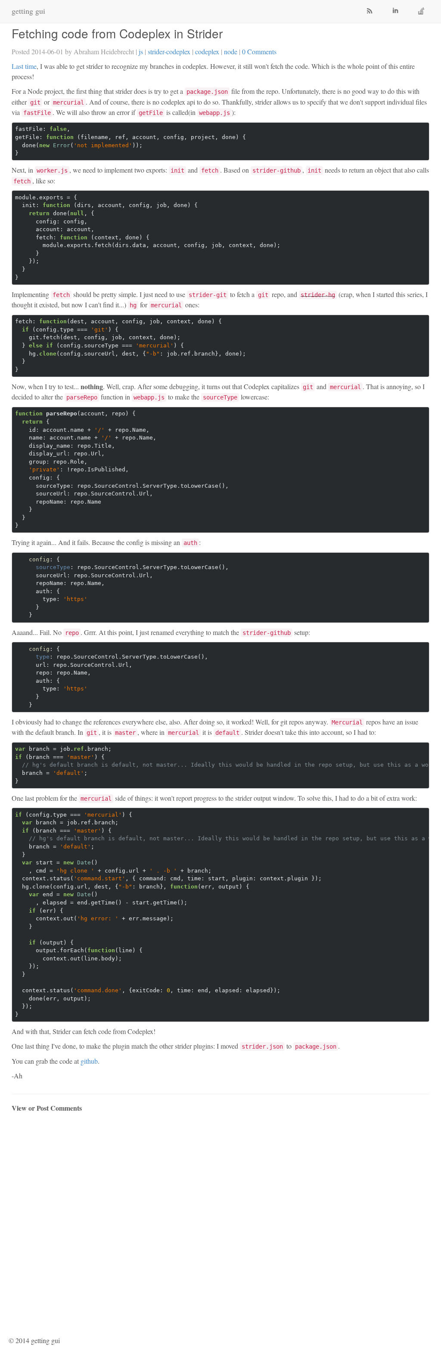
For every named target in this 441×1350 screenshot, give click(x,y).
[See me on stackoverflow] (423, 11)
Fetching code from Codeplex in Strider (117, 33)
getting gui (28, 11)
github (89, 1060)
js (141, 51)
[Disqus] (220, 1225)
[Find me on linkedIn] (397, 11)
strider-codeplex (169, 51)
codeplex (207, 51)
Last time (24, 66)
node (230, 51)
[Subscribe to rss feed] (371, 11)
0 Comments (259, 51)
